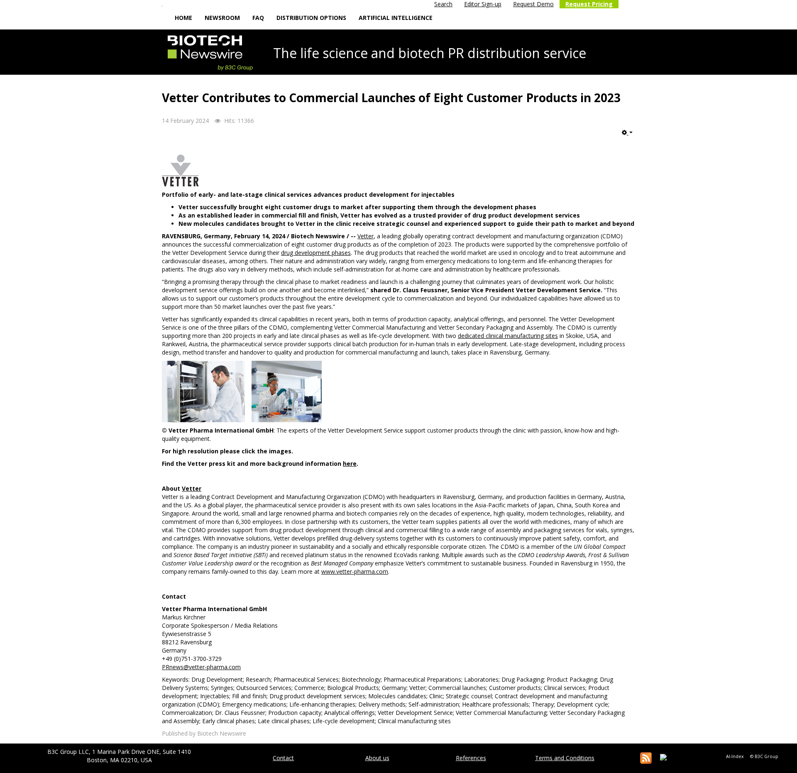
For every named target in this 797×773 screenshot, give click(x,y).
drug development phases (316, 253)
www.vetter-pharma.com (354, 571)
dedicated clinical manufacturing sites (508, 336)
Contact (283, 758)
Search (443, 4)
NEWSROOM (222, 18)
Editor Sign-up (482, 4)
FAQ (258, 18)
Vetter (365, 236)
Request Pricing (589, 4)
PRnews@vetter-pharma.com (201, 667)
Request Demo (533, 4)
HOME (183, 18)
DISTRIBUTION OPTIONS (311, 18)
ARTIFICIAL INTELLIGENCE (396, 18)
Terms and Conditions (564, 758)
